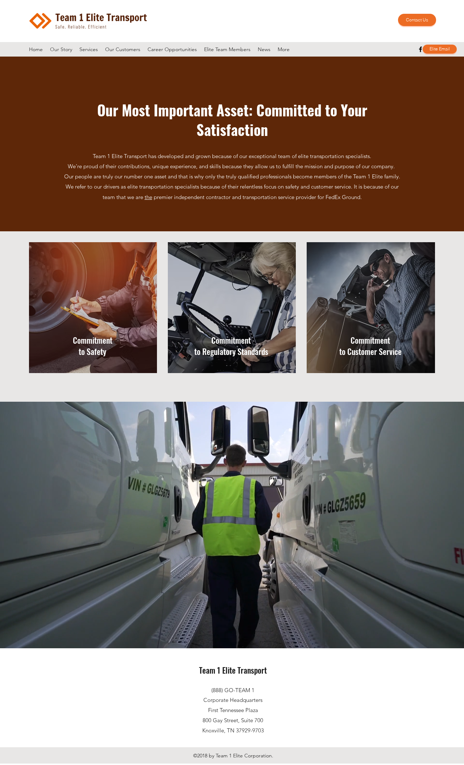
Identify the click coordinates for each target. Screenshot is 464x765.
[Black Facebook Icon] (420, 49)
